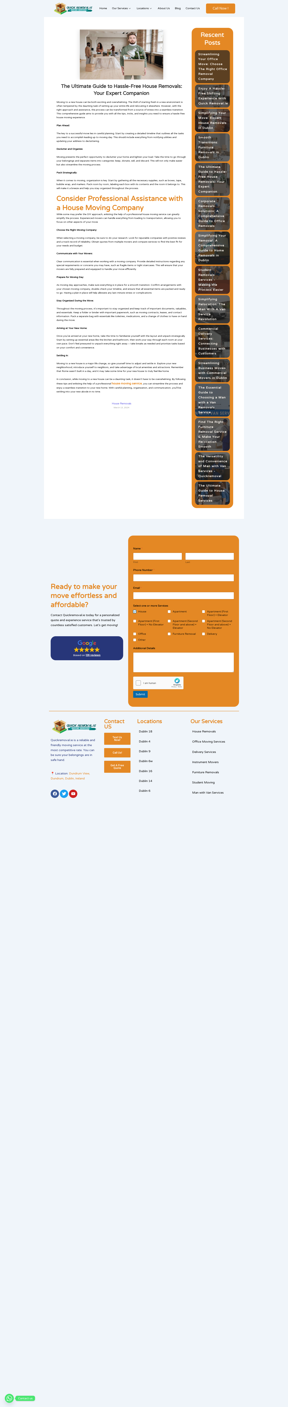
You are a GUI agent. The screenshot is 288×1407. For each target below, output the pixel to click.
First (135, 562)
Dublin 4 (144, 741)
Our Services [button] (120, 8)
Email (137, 588)
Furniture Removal (184, 634)
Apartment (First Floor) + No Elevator (151, 622)
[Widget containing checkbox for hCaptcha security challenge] (158, 683)
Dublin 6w (146, 761)
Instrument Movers (205, 762)
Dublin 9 (145, 751)
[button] (87, 648)
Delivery (212, 634)
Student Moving (203, 782)
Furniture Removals (205, 772)
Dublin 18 (145, 731)
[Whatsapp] (9, 1398)
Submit (140, 694)
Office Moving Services (208, 741)
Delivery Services (204, 752)
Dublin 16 (145, 771)
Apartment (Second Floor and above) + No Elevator (219, 624)
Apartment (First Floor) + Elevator (217, 613)
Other (142, 640)
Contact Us (193, 8)
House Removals (204, 731)
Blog (178, 8)
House (142, 611)
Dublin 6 (144, 791)
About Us (164, 8)
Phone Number (143, 570)
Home (103, 8)
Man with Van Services (208, 792)
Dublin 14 (145, 781)
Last (187, 562)
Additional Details (144, 648)
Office (142, 634)
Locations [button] (143, 8)
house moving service (127, 383)
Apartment (180, 611)
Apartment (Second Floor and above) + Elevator (185, 624)
